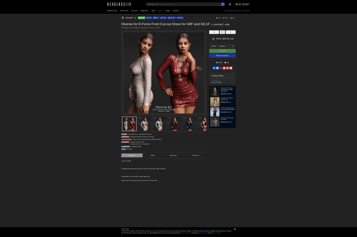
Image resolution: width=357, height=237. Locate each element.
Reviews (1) (195, 155)
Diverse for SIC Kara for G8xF (227, 118)
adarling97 (219, 24)
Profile (150, 17)
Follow (142, 17)
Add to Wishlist (223, 56)
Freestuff (172, 17)
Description (132, 155)
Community (144, 11)
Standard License (136, 146)
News (153, 11)
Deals (160, 11)
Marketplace (112, 11)
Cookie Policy (203, 233)
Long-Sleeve (146, 144)
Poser (167, 11)
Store (156, 17)
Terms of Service (186, 233)
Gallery (134, 11)
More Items (173, 155)
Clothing (132, 142)
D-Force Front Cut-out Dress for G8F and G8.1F (147, 139)
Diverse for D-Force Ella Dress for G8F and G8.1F (227, 89)
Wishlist (180, 17)
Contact (176, 11)
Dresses (138, 142)
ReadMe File (215, 80)
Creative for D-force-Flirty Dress (227, 98)
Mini (143, 142)
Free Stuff (124, 11)
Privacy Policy (217, 233)
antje (227, 24)
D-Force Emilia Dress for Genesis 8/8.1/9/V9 (227, 108)
